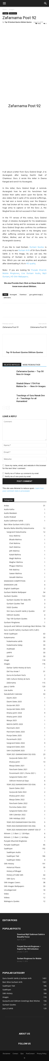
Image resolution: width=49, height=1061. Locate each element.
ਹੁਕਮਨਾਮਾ (10, 656)
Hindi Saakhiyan (11, 634)
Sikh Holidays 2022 (17, 818)
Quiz (22, 1053)
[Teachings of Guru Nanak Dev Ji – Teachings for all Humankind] (9, 398)
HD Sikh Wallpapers (19, 276)
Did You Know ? (13, 671)
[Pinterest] (16, 27)
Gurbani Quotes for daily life (19, 600)
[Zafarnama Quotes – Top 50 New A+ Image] (9, 374)
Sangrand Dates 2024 (16, 743)
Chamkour (23, 294)
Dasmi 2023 (11, 698)
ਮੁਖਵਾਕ (9, 652)
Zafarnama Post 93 (38, 327)
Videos (7, 897)
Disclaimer (6, 1053)
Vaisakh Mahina (16, 577)
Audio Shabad (10, 517)
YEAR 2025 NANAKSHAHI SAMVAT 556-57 (24, 829)
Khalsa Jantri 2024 (14, 713)
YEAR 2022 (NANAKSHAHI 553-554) (21, 784)
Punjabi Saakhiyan (11, 845)
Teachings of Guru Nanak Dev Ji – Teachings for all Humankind (30, 398)
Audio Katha (9, 509)
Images (11, 9)
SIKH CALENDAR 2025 (16, 750)
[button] (4, 3)
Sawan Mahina (15, 573)
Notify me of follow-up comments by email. (22, 473)
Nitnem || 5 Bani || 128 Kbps (16, 833)
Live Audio (8, 690)
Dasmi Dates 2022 (16, 788)
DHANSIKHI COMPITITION (14, 581)
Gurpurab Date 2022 (18, 792)
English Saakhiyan (11, 588)
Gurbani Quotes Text (15, 603)
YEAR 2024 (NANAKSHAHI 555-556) (21, 826)
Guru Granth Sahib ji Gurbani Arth (18, 630)
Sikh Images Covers (12, 882)
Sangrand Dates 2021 (18, 777)
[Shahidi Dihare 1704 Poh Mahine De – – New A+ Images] (9, 386)
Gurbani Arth (24, 250)
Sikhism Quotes (13, 615)
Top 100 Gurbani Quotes (17, 618)
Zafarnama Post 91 (11, 327)
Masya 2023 (12, 720)
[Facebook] (5, 27)
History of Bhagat (14, 871)
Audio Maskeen (10, 513)
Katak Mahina (15, 554)
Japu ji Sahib (9, 686)
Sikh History (9, 863)
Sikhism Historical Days (19, 780)
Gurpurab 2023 (13, 705)
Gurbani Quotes (37, 247)
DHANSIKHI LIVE (10, 585)
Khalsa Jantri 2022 (16, 796)
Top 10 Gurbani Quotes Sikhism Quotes (18, 22)
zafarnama (7, 297)
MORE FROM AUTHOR (31, 365)
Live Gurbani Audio (30, 273)
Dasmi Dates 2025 (14, 701)
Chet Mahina (14, 543)
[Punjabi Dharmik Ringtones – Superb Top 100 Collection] (9, 949)
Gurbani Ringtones (12, 622)
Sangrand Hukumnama (16, 532)
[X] (10, 27)
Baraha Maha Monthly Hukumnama (19, 528)
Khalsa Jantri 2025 (14, 716)
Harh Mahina (14, 547)
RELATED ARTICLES (12, 365)
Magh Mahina (15, 558)
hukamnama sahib (14, 641)
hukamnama (9, 637)
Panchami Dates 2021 (18, 769)
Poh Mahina (14, 569)
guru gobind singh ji (36, 294)
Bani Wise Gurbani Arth (14, 524)
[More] (28, 27)
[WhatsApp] (22, 27)
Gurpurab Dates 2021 (18, 758)
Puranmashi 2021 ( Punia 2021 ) (22, 773)
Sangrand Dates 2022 (18, 811)
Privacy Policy (41, 1053)
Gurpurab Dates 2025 (16, 709)
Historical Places (13, 867)
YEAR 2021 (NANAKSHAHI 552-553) (21, 754)
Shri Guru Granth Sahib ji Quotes (21, 611)
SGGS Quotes (12, 607)
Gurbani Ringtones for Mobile (29, 958)
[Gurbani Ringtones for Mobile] (9, 961)
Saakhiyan (8, 848)
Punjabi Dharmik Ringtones (15, 841)
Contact (15, 1053)
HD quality (30, 263)
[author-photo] (24, 349)
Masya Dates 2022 (16, 799)
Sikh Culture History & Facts (18, 679)
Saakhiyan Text (13, 856)
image (6, 660)
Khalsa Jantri (14, 762)
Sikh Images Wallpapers (14, 886)
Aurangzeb (13, 294)
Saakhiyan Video (13, 860)
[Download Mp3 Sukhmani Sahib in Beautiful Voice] (9, 937)
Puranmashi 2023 (14, 739)
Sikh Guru (11, 878)
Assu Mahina (14, 536)
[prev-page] (4, 407)
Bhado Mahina (15, 539)
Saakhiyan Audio (14, 852)
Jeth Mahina (14, 551)
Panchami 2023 (13, 728)
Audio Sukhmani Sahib (13, 520)
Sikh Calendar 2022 (17, 814)
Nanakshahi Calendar (13, 694)
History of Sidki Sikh (15, 875)
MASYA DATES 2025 (15, 724)
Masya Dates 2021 (16, 765)
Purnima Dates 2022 (17, 807)
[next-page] (8, 407)
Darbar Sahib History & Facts (19, 667)
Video (6, 894)
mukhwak (11, 649)
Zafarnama (13, 13)
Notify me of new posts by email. (18, 476)
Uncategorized (10, 890)
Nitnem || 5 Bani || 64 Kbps (16, 837)
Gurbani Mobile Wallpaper (15, 592)
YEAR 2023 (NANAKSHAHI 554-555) (21, 822)
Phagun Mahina (16, 566)
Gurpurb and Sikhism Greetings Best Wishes (22, 626)
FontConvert (30, 1053)
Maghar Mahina (16, 562)
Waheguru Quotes (11, 901)
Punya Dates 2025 (14, 735)
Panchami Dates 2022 (18, 803)
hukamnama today (14, 645)
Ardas (6, 505)
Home (5, 9)
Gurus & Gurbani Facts (16, 675)
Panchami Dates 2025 (16, 731)
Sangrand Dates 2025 (16, 747)
